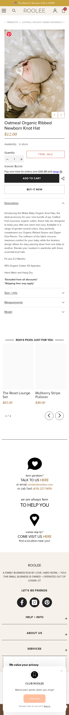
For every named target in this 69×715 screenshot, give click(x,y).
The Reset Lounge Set (16, 395)
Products (12, 22)
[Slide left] (49, 416)
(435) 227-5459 (42, 488)
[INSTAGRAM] (34, 602)
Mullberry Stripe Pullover (47, 395)
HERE (44, 480)
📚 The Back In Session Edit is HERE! (34, 3)
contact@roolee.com (40, 484)
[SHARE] (62, 178)
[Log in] (55, 10)
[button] (54, 115)
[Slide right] (59, 416)
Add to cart (32, 178)
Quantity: (9, 152)
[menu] (4, 10)
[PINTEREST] (47, 602)
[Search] (14, 10)
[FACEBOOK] (22, 602)
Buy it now (34, 189)
